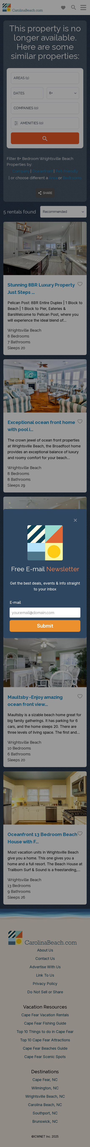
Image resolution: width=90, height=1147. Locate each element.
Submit (45, 626)
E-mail (15, 602)
